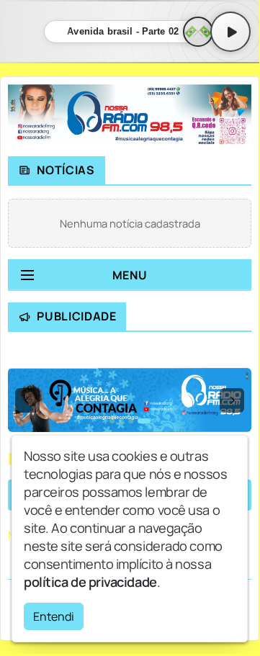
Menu (130, 275)
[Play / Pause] (230, 32)
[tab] (112, 420)
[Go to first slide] (232, 400)
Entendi (53, 616)
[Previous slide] (27, 400)
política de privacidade (90, 581)
